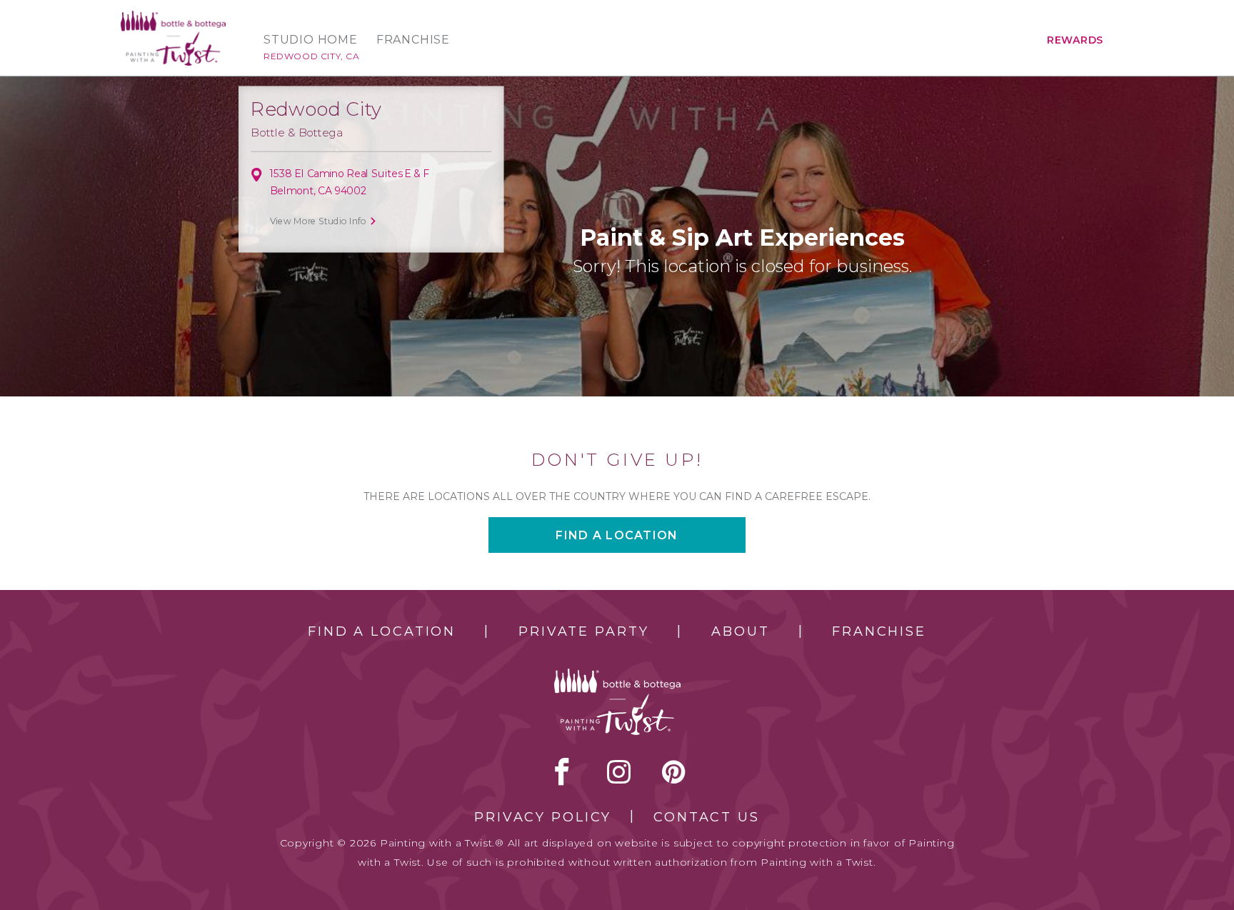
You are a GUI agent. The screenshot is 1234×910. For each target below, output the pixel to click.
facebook (562, 771)
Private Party (583, 631)
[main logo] (173, 17)
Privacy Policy (542, 817)
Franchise (413, 40)
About (740, 631)
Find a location (617, 535)
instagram (619, 771)
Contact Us (706, 817)
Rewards (1075, 40)
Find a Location (382, 631)
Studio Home (311, 40)
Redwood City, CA (312, 56)
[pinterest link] (674, 771)
